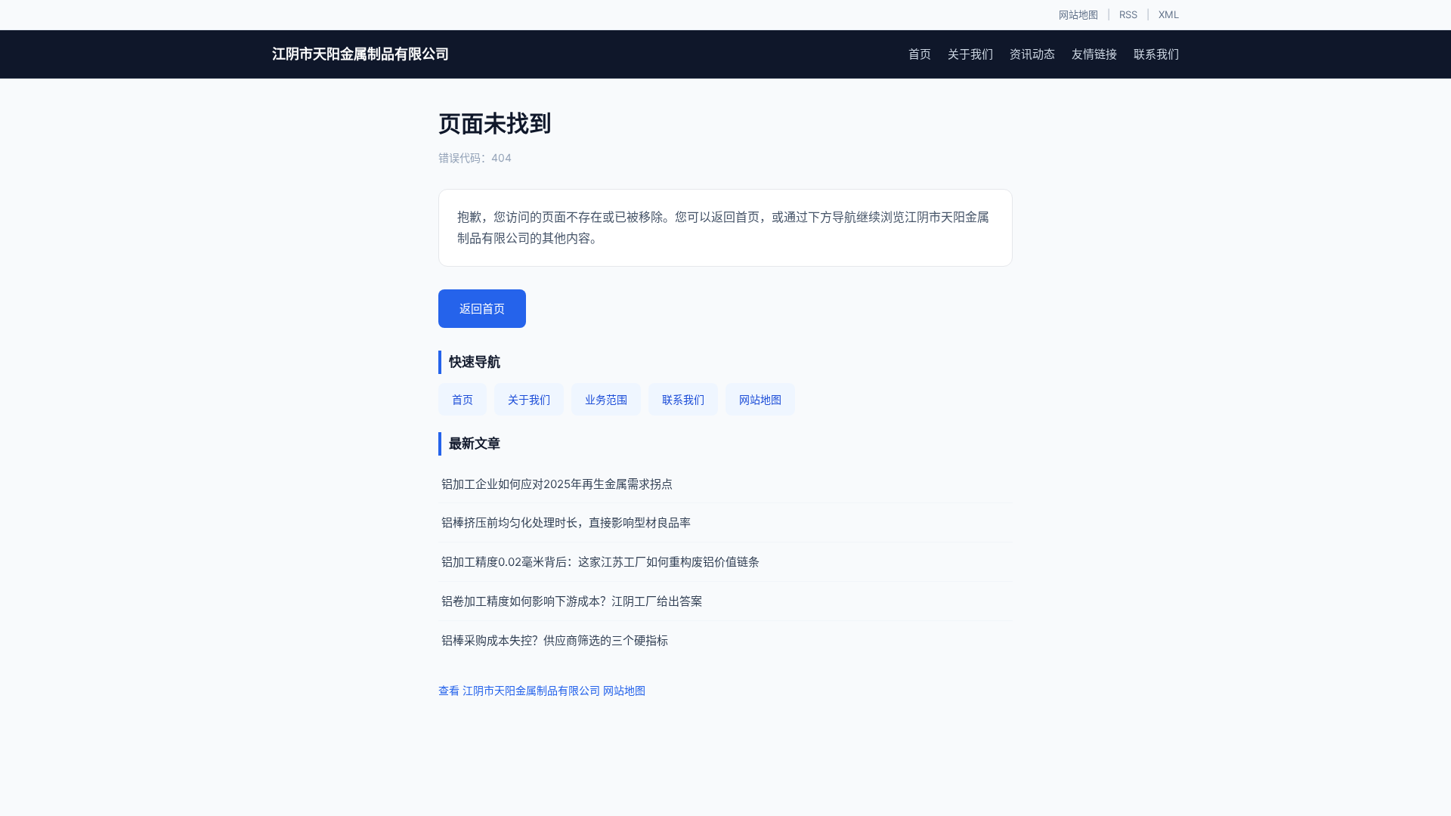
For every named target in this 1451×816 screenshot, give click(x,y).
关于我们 (970, 54)
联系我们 (1156, 54)
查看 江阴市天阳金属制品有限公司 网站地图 (541, 690)
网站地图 (1078, 14)
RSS (1128, 14)
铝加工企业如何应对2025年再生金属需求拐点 (557, 484)
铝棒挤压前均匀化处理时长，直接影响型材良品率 (566, 522)
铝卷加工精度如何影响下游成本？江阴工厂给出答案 (571, 601)
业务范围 (606, 399)
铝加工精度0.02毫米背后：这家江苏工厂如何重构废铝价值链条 (600, 562)
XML (1169, 14)
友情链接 (1094, 54)
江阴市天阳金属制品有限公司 (360, 54)
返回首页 (482, 308)
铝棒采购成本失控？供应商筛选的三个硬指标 (554, 640)
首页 (919, 54)
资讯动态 (1032, 54)
